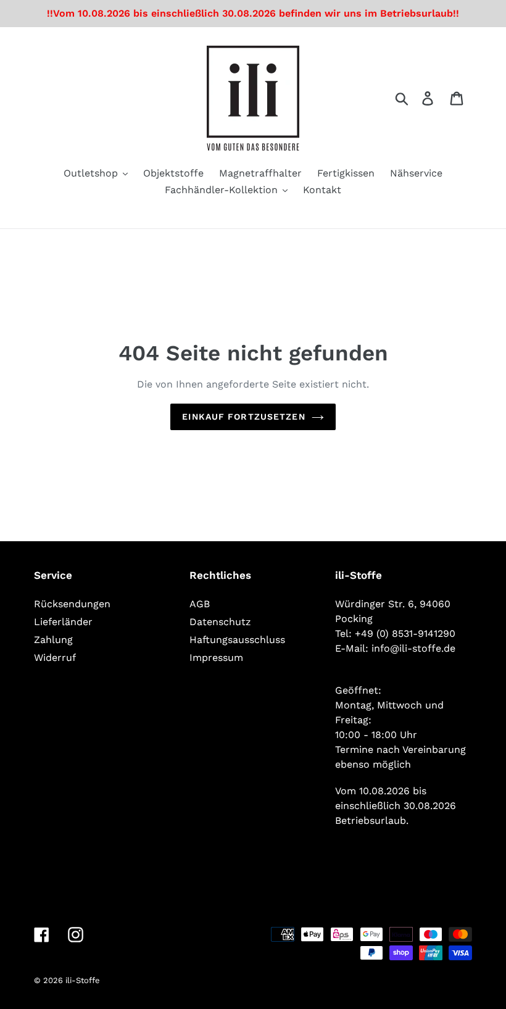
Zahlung (53, 640)
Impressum (216, 657)
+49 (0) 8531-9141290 (405, 633)
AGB (199, 604)
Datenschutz (220, 622)
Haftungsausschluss (237, 640)
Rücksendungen (72, 604)
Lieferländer (63, 622)
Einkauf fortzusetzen (243, 416)
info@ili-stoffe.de (413, 648)
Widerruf (55, 657)
